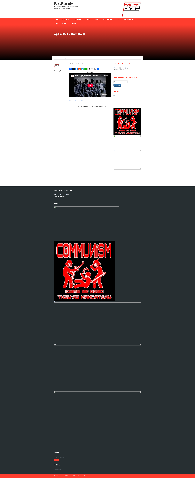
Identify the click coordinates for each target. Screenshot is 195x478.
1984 (118, 20)
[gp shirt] (127, 158)
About (64, 23)
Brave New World (129, 20)
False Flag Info (58, 71)
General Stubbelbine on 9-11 (99, 106)
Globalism (78, 20)
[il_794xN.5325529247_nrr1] (127, 121)
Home (56, 20)
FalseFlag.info (63, 3)
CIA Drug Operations (83, 106)
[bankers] (127, 101)
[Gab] (83, 102)
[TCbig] (127, 175)
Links (56, 23)
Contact (73, 23)
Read (88, 20)
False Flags (65, 20)
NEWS (71, 63)
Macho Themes (84, 476)
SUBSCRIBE (117, 85)
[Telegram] (77, 102)
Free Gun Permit (107, 20)
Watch (96, 20)
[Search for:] (97, 457)
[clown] (127, 142)
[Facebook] (71, 102)
